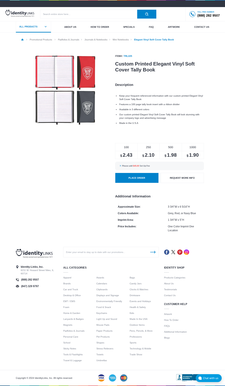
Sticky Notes (69, 348)
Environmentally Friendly (109, 301)
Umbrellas (101, 360)
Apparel (67, 277)
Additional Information (175, 331)
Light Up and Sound (106, 319)
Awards (100, 277)
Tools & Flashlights (73, 354)
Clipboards (102, 289)
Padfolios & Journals (73, 330)
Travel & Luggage (72, 360)
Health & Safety (138, 307)
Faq (151, 27)
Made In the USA (138, 319)
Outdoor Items (137, 325)
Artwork (174, 27)
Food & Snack (103, 307)
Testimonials (170, 289)
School (66, 342)
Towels (99, 354)
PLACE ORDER (136, 178)
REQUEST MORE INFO (182, 178)
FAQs (167, 326)
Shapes (100, 342)
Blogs (167, 337)
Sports (133, 342)
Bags (132, 277)
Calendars (101, 283)
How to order (100, 27)
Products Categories (174, 277)
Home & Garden (71, 313)
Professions (136, 336)
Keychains (101, 313)
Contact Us (170, 295)
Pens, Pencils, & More (141, 330)
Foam (66, 307)
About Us (169, 283)
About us (70, 27)
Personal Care (70, 336)
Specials (129, 27)
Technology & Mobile (140, 348)
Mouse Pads (102, 325)
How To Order (171, 320)
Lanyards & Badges (73, 319)
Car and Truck (70, 289)
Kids (132, 313)
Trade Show (136, 354)
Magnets (67, 325)
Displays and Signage (107, 295)
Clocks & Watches (139, 289)
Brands (67, 283)
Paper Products (104, 330)
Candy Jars (135, 283)
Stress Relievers (104, 348)
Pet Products (103, 336)
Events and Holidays (140, 301)
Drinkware (135, 295)
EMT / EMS (69, 301)
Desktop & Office (72, 295)
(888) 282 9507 (30, 279)
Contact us (201, 27)
